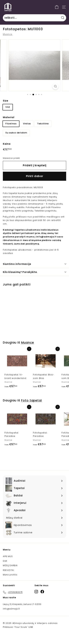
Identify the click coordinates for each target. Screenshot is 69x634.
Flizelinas (11, 123)
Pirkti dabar (34, 176)
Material (8, 117)
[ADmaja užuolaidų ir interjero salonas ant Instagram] (36, 591)
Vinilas (27, 123)
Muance (7, 34)
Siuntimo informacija (17, 264)
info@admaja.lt (11, 608)
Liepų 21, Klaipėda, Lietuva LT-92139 (22, 604)
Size (5, 100)
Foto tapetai (31, 400)
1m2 (7, 107)
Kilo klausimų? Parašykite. (20, 272)
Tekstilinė (43, 123)
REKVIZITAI (8, 570)
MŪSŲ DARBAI (10, 565)
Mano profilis (10, 574)
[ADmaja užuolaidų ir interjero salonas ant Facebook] (42, 591)
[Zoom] (55, 86)
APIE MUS (8, 556)
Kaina (6, 143)
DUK (5, 560)
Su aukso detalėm (16, 132)
